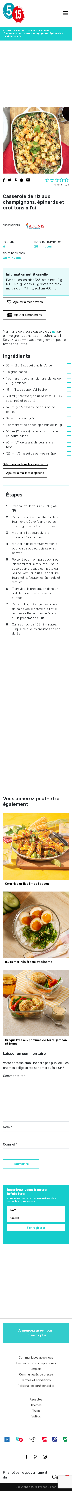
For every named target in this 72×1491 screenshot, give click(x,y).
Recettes (19, 30)
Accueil (7, 30)
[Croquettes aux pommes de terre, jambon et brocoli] (36, 1003)
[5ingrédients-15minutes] (19, 1439)
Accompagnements (38, 30)
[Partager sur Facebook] (4, 180)
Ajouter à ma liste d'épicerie (25, 473)
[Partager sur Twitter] (10, 180)
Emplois (36, 1369)
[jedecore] (55, 1439)
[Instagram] (45, 1457)
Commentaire (14, 1076)
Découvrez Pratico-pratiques (36, 1363)
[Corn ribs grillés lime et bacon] (36, 846)
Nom (7, 1127)
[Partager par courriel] (28, 180)
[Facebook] (26, 1457)
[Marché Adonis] (35, 226)
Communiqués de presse (36, 1374)
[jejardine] (65, 1439)
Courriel (10, 1144)
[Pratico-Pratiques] (7, 1439)
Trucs (36, 1411)
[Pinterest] (35, 1457)
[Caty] (33, 1439)
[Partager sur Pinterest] (16, 180)
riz (53, 331)
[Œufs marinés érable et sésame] (36, 925)
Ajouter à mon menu (28, 315)
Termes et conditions (36, 1380)
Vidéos (36, 1416)
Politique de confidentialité (36, 1386)
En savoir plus (36, 1333)
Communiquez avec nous (36, 1357)
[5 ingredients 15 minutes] (9, 13)
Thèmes (36, 1405)
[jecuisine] (44, 1439)
